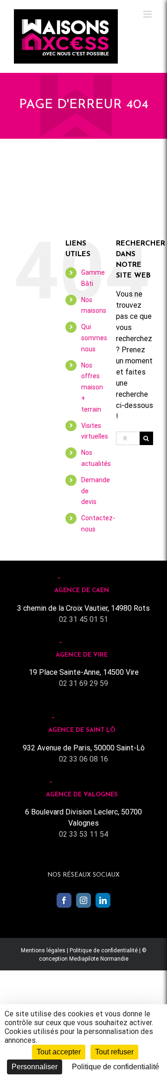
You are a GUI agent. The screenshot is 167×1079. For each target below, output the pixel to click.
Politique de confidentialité (104, 950)
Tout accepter (59, 1052)
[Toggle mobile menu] (148, 14)
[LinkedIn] (103, 900)
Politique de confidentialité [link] (115, 1067)
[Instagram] (83, 900)
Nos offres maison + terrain (92, 387)
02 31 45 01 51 (83, 619)
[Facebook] (64, 900)
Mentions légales (43, 950)
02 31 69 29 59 (83, 683)
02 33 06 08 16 (83, 759)
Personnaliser (35, 1067)
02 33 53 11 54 (83, 834)
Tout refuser (114, 1052)
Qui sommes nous (94, 338)
